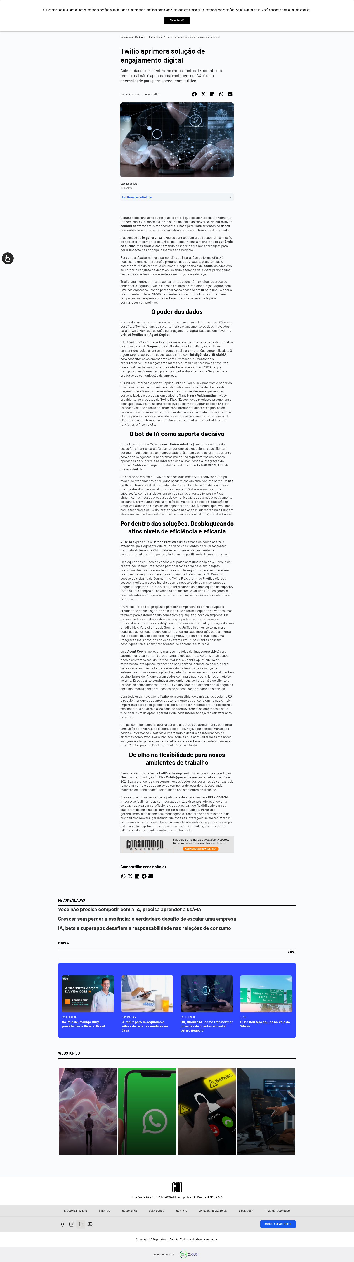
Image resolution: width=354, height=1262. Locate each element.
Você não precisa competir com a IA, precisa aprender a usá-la (129, 909)
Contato (181, 1210)
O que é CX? (246, 1210)
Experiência (155, 36)
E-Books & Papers (75, 1210)
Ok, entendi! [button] (177, 20)
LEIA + (292, 951)
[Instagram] (71, 1224)
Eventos (104, 1210)
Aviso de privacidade (213, 1210)
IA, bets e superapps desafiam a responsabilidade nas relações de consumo (144, 928)
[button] (194, 94)
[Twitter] (80, 1224)
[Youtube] (90, 1224)
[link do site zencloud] (189, 1254)
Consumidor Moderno (132, 36)
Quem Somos (156, 1210)
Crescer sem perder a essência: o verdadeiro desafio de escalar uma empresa (147, 918)
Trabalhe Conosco (277, 1210)
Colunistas (129, 1210)
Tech (243, 1017)
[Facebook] (62, 1224)
